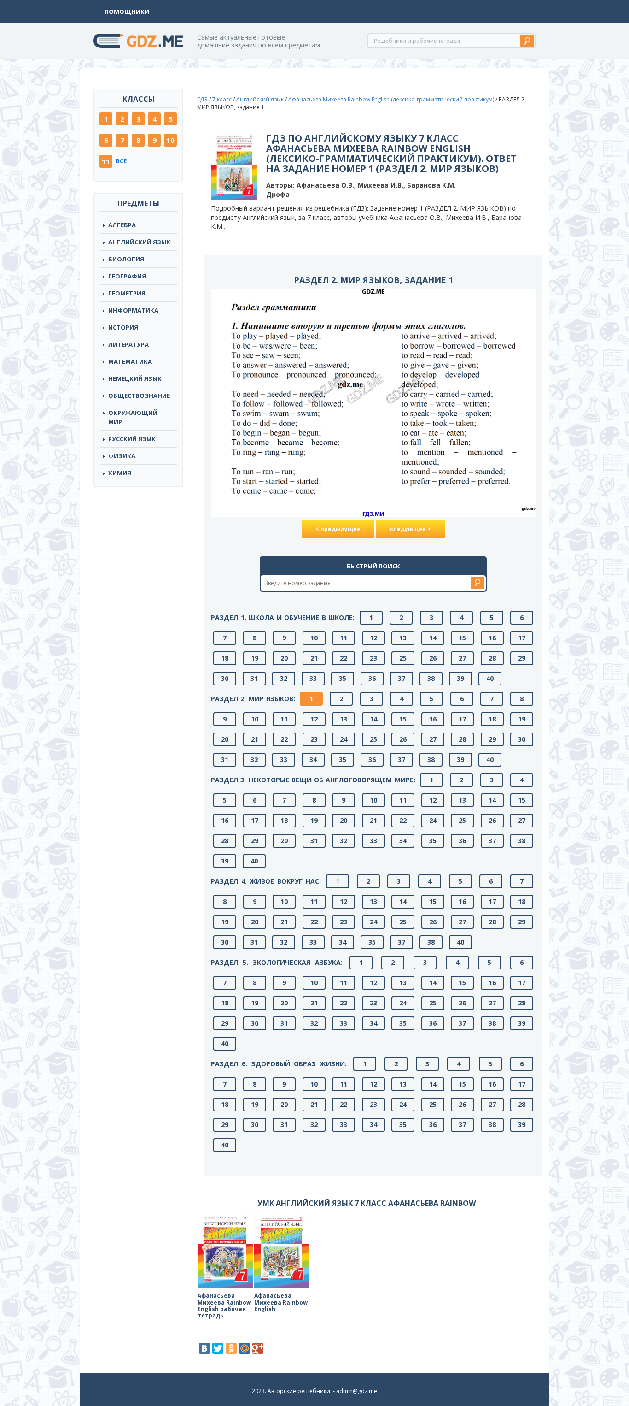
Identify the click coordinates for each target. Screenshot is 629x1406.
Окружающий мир (132, 417)
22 (343, 658)
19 (254, 658)
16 (492, 637)
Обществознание (139, 395)
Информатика (133, 310)
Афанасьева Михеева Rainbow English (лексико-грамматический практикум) (391, 99)
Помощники (127, 11)
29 (521, 658)
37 (401, 678)
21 (314, 658)
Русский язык (132, 439)
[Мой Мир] (244, 1348)
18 (224, 658)
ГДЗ (202, 99)
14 (433, 637)
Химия (119, 473)
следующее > (410, 529)
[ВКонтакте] (204, 1348)
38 (431, 678)
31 (254, 678)
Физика (121, 456)
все (121, 161)
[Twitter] (217, 1348)
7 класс (222, 99)
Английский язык (260, 99)
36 (372, 678)
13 (403, 637)
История (123, 327)
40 (490, 678)
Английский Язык (139, 242)
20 (284, 658)
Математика (130, 361)
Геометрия (127, 293)
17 (521, 637)
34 (313, 759)
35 (342, 678)
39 (460, 678)
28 (492, 658)
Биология (126, 259)
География (127, 276)
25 (403, 658)
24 (343, 739)
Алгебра (122, 225)
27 (462, 658)
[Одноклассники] (231, 1348)
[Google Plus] (257, 1348)
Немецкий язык (135, 378)
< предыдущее (338, 529)
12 (373, 637)
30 (224, 678)
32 (283, 678)
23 (373, 658)
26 (433, 658)
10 (170, 140)
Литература (128, 344)
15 (462, 637)
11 (106, 161)
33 (313, 678)
